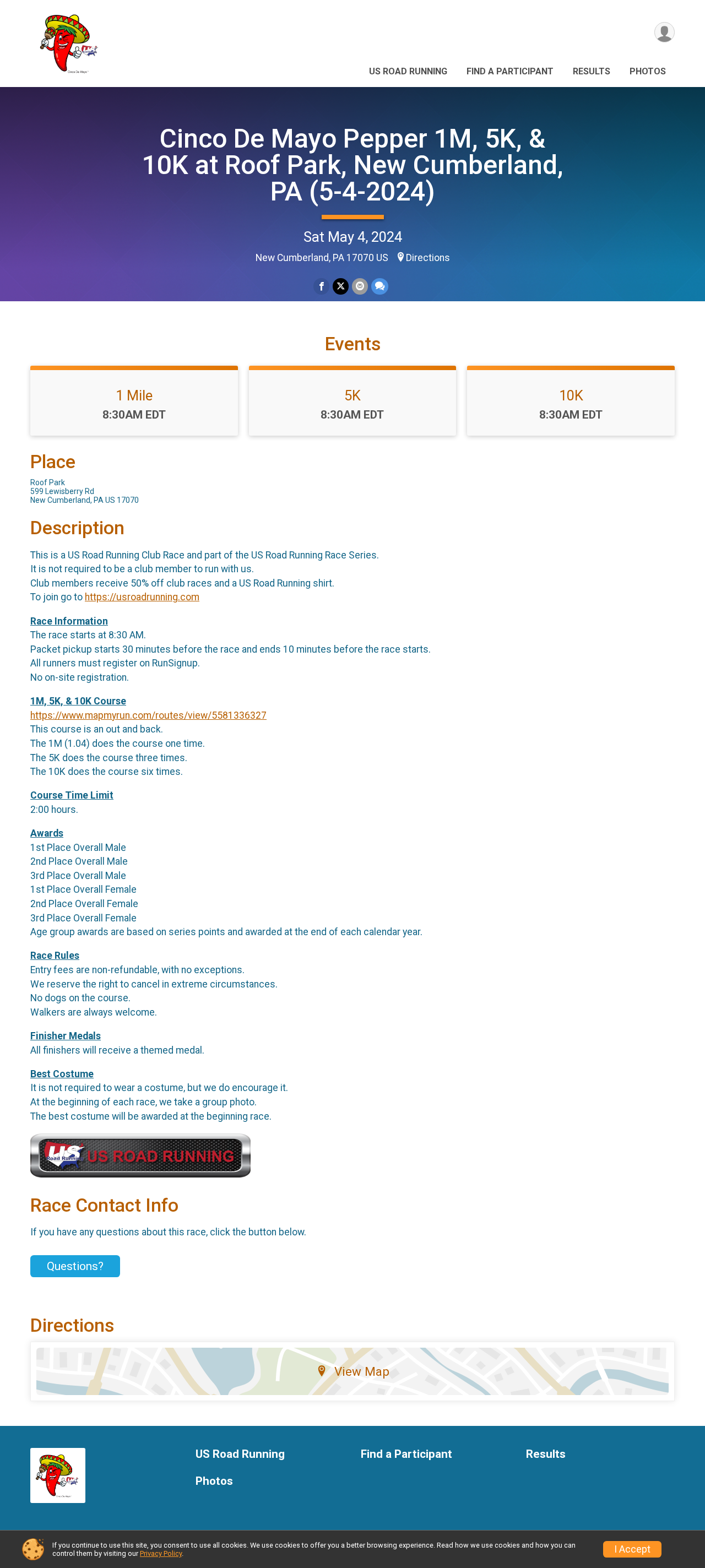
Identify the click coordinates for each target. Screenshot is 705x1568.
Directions (428, 257)
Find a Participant (510, 71)
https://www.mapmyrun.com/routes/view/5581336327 (148, 715)
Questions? (75, 1266)
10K (571, 395)
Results (591, 71)
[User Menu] (664, 32)
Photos (648, 71)
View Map (361, 1371)
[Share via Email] (360, 286)
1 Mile (134, 395)
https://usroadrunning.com (142, 597)
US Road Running (408, 71)
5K (352, 395)
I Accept (632, 1549)
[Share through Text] (379, 286)
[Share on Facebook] (321, 286)
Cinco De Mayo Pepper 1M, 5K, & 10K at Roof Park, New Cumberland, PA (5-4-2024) (352, 165)
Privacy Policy (161, 1553)
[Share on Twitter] (341, 286)
